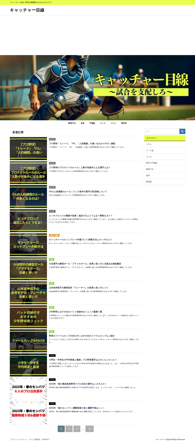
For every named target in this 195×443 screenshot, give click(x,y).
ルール (103, 123)
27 (89, 429)
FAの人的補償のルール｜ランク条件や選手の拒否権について (78, 191)
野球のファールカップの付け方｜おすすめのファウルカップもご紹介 (82, 336)
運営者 (124, 123)
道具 (82, 123)
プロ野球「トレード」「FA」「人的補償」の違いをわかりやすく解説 (82, 143)
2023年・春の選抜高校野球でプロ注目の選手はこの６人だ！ (78, 384)
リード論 (149, 150)
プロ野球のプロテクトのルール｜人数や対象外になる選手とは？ (79, 167)
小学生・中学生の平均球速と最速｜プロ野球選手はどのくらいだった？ (83, 360)
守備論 (92, 123)
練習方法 (72, 123)
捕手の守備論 (54, 235)
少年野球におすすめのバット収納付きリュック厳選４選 (75, 312)
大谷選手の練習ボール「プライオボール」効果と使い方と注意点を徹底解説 (85, 264)
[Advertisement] (97, 35)
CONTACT (46, 439)
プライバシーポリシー (19, 439)
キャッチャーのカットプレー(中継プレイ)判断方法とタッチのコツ (80, 239)
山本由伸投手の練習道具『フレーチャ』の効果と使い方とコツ (78, 288)
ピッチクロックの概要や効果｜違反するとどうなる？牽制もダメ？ (81, 216)
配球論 (149, 182)
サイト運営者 (34, 439)
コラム (113, 123)
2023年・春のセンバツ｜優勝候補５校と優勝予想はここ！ (77, 408)
